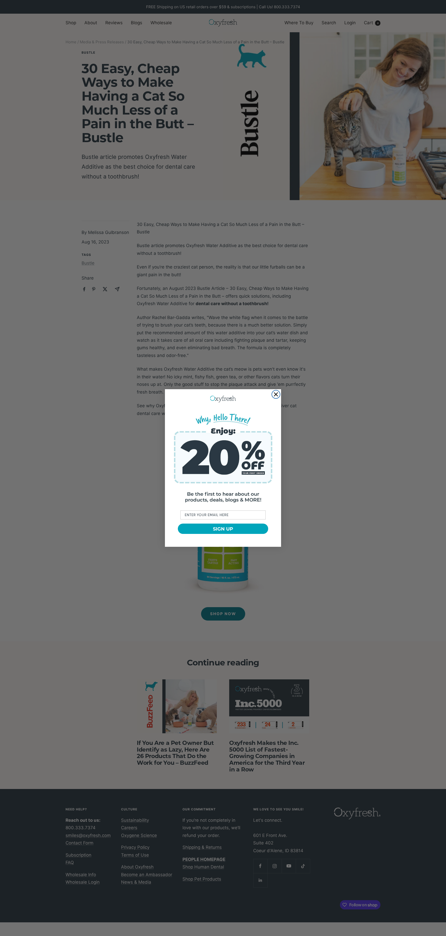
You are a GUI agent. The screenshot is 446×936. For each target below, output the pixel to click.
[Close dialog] (276, 394)
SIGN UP (223, 529)
